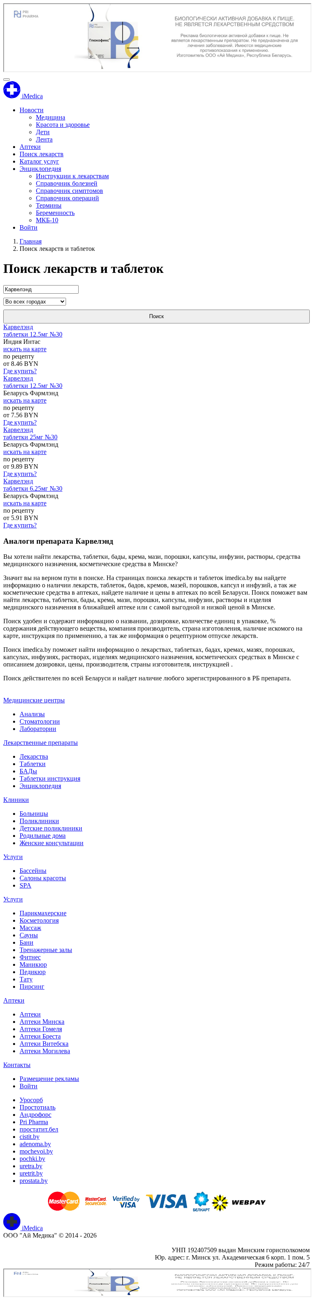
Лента (44, 139)
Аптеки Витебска (44, 1043)
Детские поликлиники (51, 828)
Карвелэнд (18, 326)
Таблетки (33, 763)
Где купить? (20, 371)
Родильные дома (43, 835)
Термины (49, 205)
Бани (26, 942)
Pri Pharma (34, 1121)
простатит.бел (39, 1129)
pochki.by (32, 1158)
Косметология (39, 920)
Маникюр (33, 964)
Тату (26, 979)
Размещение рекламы (49, 1078)
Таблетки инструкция (50, 778)
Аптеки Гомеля (41, 1028)
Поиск (156, 316)
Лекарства (34, 756)
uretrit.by (31, 1173)
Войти (28, 227)
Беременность (55, 212)
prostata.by (34, 1180)
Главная (31, 241)
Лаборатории (38, 728)
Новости (32, 109)
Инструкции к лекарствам (72, 176)
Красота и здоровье (63, 124)
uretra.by (31, 1165)
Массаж (30, 927)
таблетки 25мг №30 (30, 437)
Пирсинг (32, 986)
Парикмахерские (43, 913)
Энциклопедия (40, 168)
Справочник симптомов (69, 190)
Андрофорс (35, 1114)
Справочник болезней (66, 183)
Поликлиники (39, 820)
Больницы (34, 813)
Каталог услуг (39, 161)
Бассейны (33, 870)
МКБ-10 (47, 220)
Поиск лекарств (42, 154)
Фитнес (30, 957)
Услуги (13, 856)
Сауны (29, 935)
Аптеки (30, 146)
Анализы (32, 714)
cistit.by (30, 1136)
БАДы (28, 771)
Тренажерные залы (46, 949)
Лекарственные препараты (40, 742)
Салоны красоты (43, 878)
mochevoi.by (36, 1151)
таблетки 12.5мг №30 (32, 334)
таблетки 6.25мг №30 (32, 488)
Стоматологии (40, 721)
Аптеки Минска (42, 1021)
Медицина (50, 117)
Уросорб (31, 1099)
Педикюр (33, 971)
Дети (43, 131)
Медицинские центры (34, 700)
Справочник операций (67, 198)
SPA (25, 885)
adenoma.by (35, 1143)
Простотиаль (37, 1107)
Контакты (17, 1064)
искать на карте (24, 348)
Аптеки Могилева (45, 1050)
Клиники (16, 799)
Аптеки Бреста (40, 1036)
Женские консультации (52, 842)
